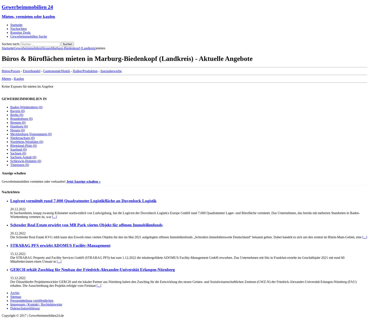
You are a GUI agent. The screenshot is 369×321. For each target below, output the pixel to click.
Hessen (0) (17, 130)
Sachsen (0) (18, 153)
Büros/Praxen (11, 71)
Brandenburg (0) (21, 119)
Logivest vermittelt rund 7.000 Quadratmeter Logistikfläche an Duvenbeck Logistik (83, 201)
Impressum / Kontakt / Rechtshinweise (36, 304)
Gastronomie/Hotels (56, 71)
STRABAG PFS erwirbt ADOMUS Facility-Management (60, 245)
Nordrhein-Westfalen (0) (26, 142)
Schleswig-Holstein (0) (25, 161)
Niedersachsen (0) (22, 138)
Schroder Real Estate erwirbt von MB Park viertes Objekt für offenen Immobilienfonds (86, 225)
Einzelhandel (31, 71)
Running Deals (20, 32)
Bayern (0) (17, 111)
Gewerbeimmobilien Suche (28, 36)
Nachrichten (18, 29)
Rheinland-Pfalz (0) (23, 145)
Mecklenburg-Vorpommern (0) (31, 134)
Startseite (16, 25)
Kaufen (19, 79)
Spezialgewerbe (111, 71)
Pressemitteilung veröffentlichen (31, 300)
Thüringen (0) (19, 165)
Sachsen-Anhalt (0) (23, 157)
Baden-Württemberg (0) (26, 107)
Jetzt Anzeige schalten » (83, 181)
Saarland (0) (18, 149)
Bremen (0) (18, 122)
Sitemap (15, 297)
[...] (54, 217)
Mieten (6, 79)
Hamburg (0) (19, 126)
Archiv (15, 293)
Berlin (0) (16, 115)
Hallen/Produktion (85, 71)
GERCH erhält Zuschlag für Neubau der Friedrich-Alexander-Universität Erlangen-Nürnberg (92, 269)
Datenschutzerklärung (25, 308)
